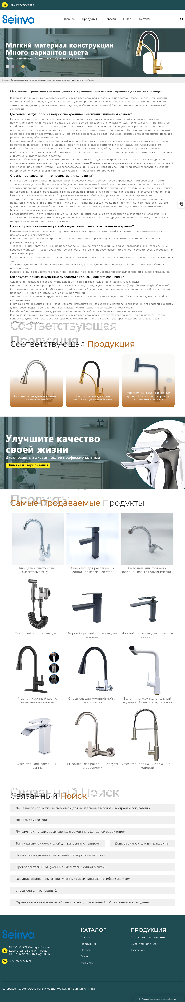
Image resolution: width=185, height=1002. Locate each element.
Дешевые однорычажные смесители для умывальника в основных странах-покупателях (83, 808)
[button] (169, 380)
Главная (5, 80)
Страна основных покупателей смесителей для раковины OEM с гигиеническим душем (82, 902)
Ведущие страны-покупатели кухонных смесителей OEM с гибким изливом (73, 878)
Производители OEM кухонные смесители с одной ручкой (60, 867)
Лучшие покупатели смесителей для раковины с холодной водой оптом (70, 831)
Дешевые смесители (31, 820)
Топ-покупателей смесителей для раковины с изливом (57, 843)
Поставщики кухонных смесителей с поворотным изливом (60, 855)
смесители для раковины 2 (36, 890)
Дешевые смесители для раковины (142, 843)
